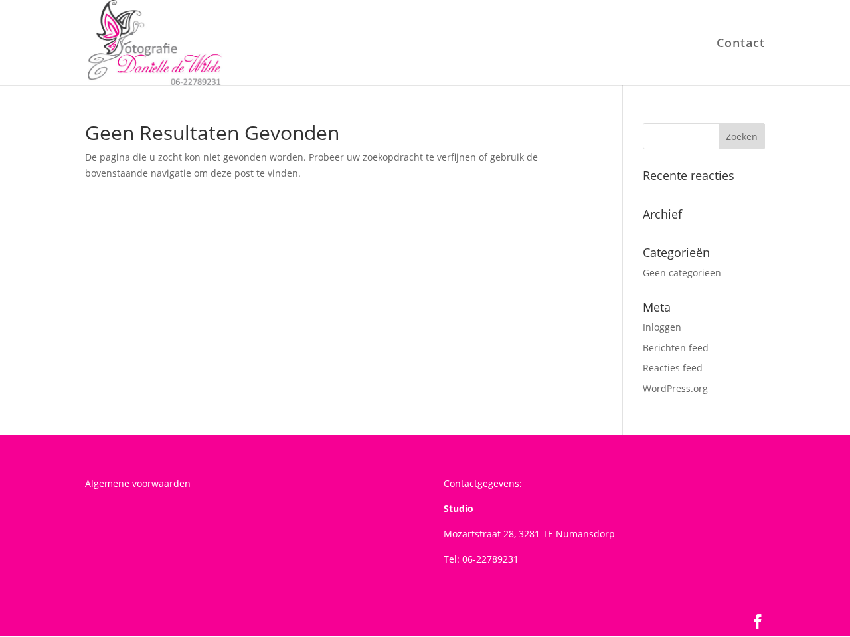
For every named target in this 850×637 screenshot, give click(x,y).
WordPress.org (675, 388)
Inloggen (662, 327)
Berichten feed (676, 347)
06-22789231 (490, 559)
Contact (741, 44)
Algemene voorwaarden (138, 483)
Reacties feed (673, 367)
